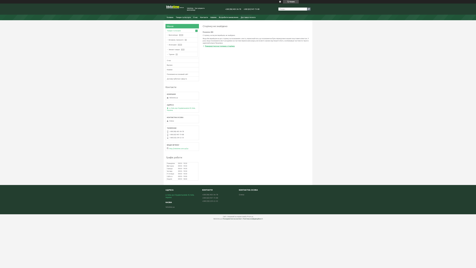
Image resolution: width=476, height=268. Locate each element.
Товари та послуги (183, 17)
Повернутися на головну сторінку (220, 46)
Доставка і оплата (248, 17)
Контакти (204, 17)
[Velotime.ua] (174, 9)
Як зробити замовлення (228, 17)
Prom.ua (250, 216)
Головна (170, 17)
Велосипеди (173, 35)
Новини (213, 17)
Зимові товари (174, 49)
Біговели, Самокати (176, 40)
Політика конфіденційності (253, 219)
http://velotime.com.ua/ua (178, 148)
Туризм (171, 54)
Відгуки (169, 65)
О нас (195, 17)
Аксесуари (173, 45)
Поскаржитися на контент (232, 219)
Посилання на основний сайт (177, 74)
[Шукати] (309, 9)
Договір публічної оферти (177, 79)
